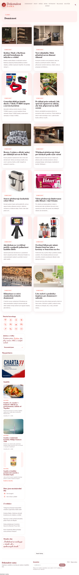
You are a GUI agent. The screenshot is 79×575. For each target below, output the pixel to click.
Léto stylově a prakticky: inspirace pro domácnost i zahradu (46, 295)
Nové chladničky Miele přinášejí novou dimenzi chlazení (45, 54)
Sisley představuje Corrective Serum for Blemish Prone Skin (11, 525)
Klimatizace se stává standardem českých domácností (12, 295)
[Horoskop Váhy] (16, 324)
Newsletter (36, 562)
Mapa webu (74, 562)
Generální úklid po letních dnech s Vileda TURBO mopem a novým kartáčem (17, 103)
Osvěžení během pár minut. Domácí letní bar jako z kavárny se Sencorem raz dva (47, 247)
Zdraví (47, 6)
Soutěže (67, 3)
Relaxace (60, 3)
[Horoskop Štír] (21, 324)
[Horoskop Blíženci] (16, 320)
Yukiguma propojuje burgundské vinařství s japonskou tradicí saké (12, 508)
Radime (16, 338)
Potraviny (52, 3)
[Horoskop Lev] (5, 324)
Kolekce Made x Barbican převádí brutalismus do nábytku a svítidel (14, 54)
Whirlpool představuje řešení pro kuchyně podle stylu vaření (48, 153)
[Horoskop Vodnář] (16, 329)
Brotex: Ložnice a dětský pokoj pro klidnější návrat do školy (17, 153)
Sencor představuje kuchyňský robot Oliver (16, 199)
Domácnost (29, 3)
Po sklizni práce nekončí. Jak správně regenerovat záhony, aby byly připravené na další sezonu (47, 104)
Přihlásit (62, 565)
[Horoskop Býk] (10, 320)
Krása (41, 3)
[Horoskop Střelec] (5, 329)
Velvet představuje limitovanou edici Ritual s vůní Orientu (48, 199)
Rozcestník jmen (9, 347)
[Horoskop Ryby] (21, 329)
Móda (45, 3)
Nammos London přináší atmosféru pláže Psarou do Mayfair (13, 519)
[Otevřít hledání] (75, 4)
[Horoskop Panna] (10, 324)
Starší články (39, 553)
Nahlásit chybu (4, 574)
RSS (68, 562)
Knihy (35, 3)
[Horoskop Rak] (21, 320)
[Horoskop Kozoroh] (10, 329)
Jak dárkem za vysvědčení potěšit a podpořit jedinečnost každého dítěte (16, 247)
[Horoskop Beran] (5, 320)
